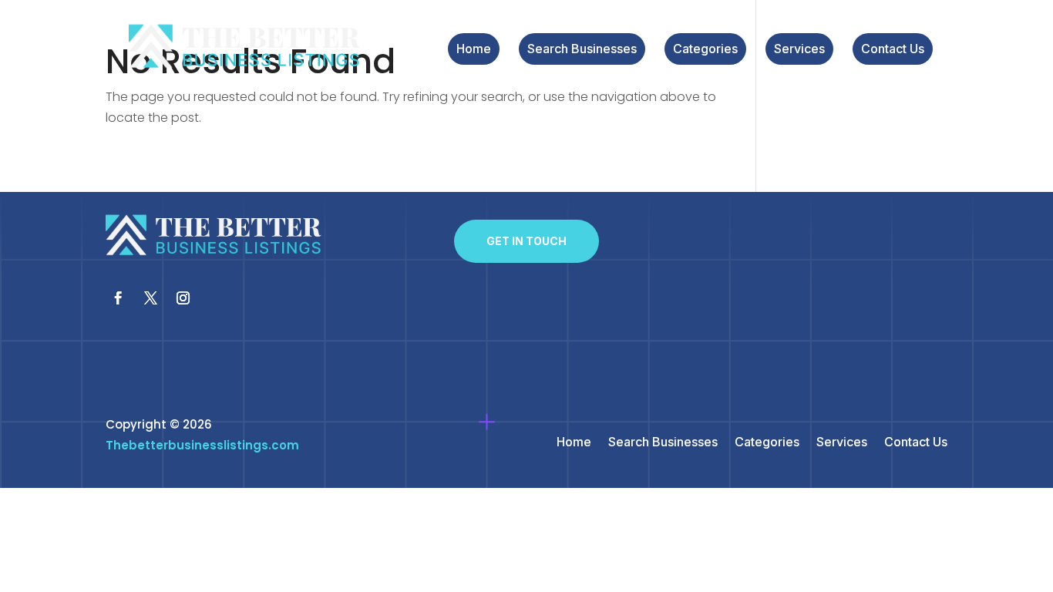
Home (473, 49)
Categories (705, 49)
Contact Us (892, 49)
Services (799, 49)
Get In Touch (526, 240)
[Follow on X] (151, 298)
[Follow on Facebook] (119, 298)
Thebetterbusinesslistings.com (202, 445)
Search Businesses (582, 49)
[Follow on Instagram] (183, 298)
